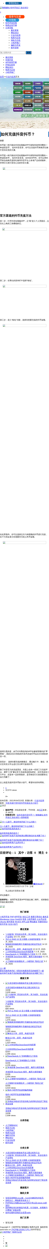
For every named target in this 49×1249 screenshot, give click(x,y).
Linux (12, 919)
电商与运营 (15, 38)
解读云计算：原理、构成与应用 (18, 949)
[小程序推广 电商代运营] (11, 1232)
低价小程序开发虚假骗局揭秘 (17, 1094)
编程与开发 (15, 45)
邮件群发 (10, 922)
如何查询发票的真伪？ (9, 833)
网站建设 (33, 922)
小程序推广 (15, 43)
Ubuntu (3, 922)
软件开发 (4, 924)
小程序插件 (31, 919)
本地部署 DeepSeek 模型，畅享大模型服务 (23, 956)
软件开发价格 (11, 23)
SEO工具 (26, 917)
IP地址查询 (10, 65)
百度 (24, 919)
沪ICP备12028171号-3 (21, 1229)
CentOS (18, 919)
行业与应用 (15, 35)
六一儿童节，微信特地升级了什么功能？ (17, 826)
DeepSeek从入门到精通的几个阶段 (20, 954)
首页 (2, 77)
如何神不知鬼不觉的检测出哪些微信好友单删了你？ (22, 840)
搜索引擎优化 (36, 917)
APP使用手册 (11, 62)
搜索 (28, 53)
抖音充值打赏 (11, 803)
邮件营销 (15, 48)
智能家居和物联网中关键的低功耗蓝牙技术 (23, 944)
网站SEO (15, 33)
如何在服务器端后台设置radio (18, 1212)
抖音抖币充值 (23, 803)
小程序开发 (5, 917)
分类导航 (9, 28)
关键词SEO (43, 922)
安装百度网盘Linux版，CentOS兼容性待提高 (24, 1198)
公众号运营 (41, 919)
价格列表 (9, 60)
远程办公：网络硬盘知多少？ (17, 1200)
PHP (12, 917)
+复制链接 (24, 817)
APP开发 (18, 917)
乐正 (41, 810)
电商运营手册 (11, 25)
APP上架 (25, 922)
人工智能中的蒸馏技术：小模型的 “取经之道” (24, 961)
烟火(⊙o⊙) (38, 884)
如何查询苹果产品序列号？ (11, 847)
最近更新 (15, 30)
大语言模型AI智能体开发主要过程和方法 (22, 987)
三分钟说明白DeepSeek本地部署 (19, 952)
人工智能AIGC (11, 1125)
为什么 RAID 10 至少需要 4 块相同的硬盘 (23, 939)
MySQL (18, 922)
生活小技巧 (33, 803)
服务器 (45, 917)
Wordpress (4, 919)
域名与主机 (15, 40)
